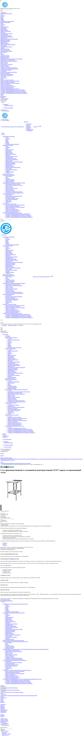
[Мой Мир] (4, 467)
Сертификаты (3, 711)
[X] (6, 467)
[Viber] (8, 467)
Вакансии (2, 706)
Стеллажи (2, 463)
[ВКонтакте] (1, 467)
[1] (42, 505)
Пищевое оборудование (13, 350)
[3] (42, 507)
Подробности (3, 516)
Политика (2, 715)
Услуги (1, 699)
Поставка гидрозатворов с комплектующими (9, 690)
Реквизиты (2, 707)
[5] (42, 510)
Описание (5, 543)
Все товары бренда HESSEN (6, 600)
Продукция (7, 336)
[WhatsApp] (10, 467)
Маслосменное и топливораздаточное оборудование (19, 391)
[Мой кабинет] (1, 321)
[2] (42, 506)
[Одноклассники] (3, 467)
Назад (8, 335)
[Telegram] (13, 467)
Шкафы (12, 463)
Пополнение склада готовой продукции (8, 687)
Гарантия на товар (4, 720)
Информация (3, 712)
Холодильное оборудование (14, 381)
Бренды (2, 701)
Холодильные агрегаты (15, 458)
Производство (3, 697)
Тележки (15, 463)
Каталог (2, 696)
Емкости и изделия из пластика (14, 417)
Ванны (6, 463)
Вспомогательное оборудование (24, 463)
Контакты (2, 708)
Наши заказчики (3, 709)
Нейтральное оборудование (13, 339)
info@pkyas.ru (4, 109)
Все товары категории (5, 599)
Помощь (2, 716)
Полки (9, 463)
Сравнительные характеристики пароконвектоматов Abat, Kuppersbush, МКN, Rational (18, 695)
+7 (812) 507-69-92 (4, 98)
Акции (1, 698)
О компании (3, 704)
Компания (2, 702)
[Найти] (1, 11)
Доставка (5, 545)
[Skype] (11, 467)
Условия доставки (4, 719)
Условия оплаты (3, 718)
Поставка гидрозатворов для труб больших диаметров (11, 692)
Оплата (4, 544)
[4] (42, 508)
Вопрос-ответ (3, 722)
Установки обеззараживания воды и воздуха (17, 428)
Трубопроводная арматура (13, 405)
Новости (2, 685)
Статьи (1, 693)
